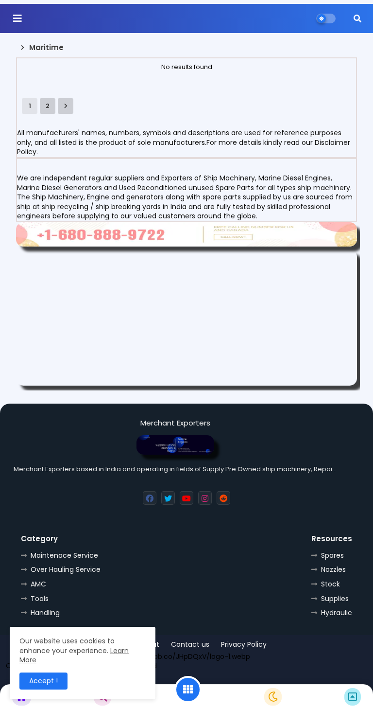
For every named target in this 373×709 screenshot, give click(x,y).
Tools (40, 598)
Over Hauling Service (66, 569)
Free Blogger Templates (167, 679)
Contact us (190, 644)
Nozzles (333, 569)
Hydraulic (336, 613)
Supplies (335, 598)
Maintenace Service (64, 555)
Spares (332, 555)
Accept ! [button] (43, 681)
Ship (270, 679)
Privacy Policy (244, 644)
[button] (357, 18)
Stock (330, 584)
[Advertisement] (186, 317)
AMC (38, 584)
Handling (45, 613)
